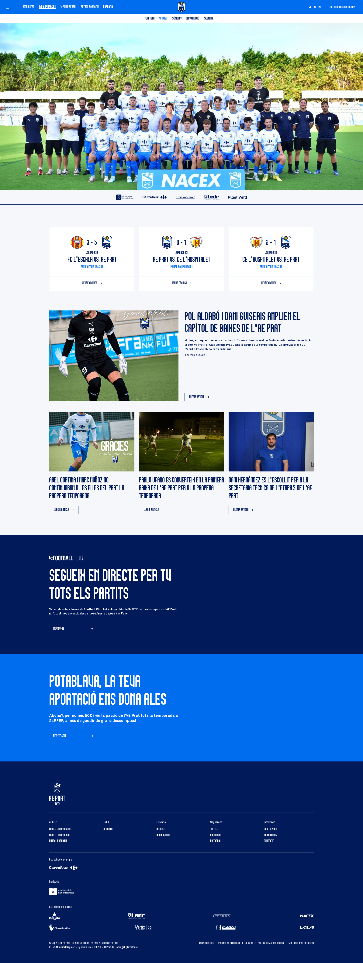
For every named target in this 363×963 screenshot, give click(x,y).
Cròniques (177, 18)
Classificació (192, 18)
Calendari (208, 18)
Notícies (163, 18)
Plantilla (149, 18)
